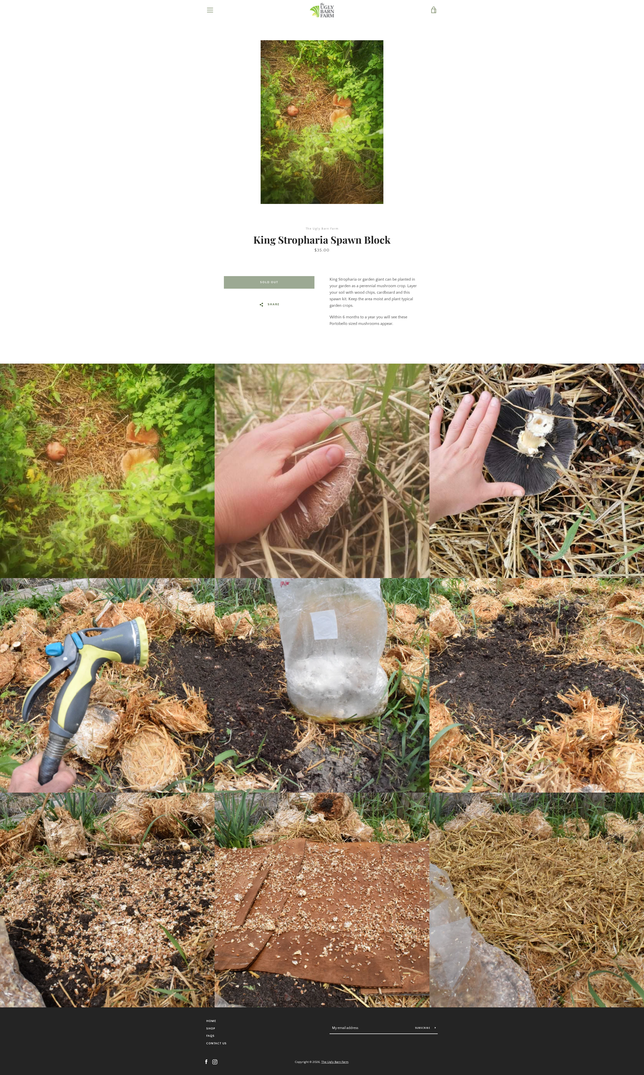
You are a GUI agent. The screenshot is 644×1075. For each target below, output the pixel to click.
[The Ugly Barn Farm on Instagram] (214, 1061)
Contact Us (216, 1043)
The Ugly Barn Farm (334, 1062)
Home (211, 1021)
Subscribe (423, 1028)
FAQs (210, 1036)
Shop (210, 1028)
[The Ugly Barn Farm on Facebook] (206, 1061)
